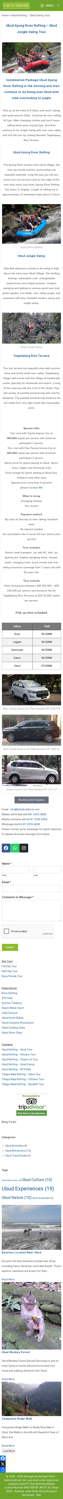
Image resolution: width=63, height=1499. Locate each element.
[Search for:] (57, 5)
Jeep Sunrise (9, 1012)
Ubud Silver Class (12, 1032)
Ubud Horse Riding (12, 1017)
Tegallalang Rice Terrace (31, 356)
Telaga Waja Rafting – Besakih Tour (23, 1084)
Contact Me (36, 487)
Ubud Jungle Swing (31, 256)
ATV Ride (7, 998)
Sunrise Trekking (12, 1003)
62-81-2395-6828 (37, 819)
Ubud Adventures (11, 1180)
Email (6, 882)
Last (35, 875)
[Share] (31, 1470)
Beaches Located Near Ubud (21, 1252)
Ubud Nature (16, 1197)
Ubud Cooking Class (13, 1027)
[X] (31, 1464)
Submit (10, 947)
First (4, 875)
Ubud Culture (37, 1179)
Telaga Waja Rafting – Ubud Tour (21, 1074)
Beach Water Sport (13, 1008)
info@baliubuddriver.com (25, 809)
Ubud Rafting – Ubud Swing (18, 1064)
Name (7, 863)
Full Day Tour (9, 966)
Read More (8, 1279)
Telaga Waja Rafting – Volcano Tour (23, 1079)
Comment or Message (18, 897)
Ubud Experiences (28, 1189)
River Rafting (9, 993)
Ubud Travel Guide (16, 1155)
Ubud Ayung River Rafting (31, 152)
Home (5, 15)
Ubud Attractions (15, 1150)
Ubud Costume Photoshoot (18, 1022)
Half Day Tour (10, 971)
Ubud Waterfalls (43, 1198)
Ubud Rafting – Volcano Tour (19, 1054)
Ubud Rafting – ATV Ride (16, 1069)
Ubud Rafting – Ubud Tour (17, 1049)
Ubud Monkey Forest (16, 1352)
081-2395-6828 (37, 814)
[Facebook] (6, 848)
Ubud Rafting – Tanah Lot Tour (20, 1059)
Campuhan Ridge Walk (17, 1418)
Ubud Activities (14, 1145)
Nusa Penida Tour (12, 976)
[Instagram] (23, 848)
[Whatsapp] (15, 848)
